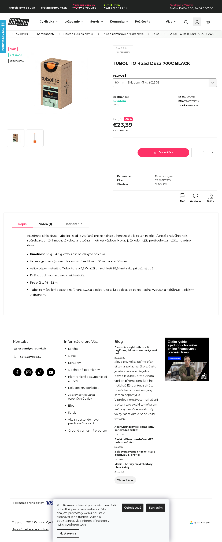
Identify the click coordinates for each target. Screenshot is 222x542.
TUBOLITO (193, 105)
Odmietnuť (132, 507)
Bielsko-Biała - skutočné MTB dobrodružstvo (134, 441)
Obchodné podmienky (84, 369)
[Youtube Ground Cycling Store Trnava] (51, 372)
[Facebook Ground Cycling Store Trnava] (17, 372)
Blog (71, 405)
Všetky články (125, 480)
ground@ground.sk (32, 348)
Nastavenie (68, 533)
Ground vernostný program (87, 430)
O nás (72, 355)
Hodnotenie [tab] (73, 224)
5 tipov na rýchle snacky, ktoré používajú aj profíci (134, 453)
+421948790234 (29, 357)
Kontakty (74, 362)
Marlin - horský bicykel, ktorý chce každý (133, 465)
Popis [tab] (22, 224)
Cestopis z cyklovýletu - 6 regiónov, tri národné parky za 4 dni (135, 350)
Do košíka (165, 152)
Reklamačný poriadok (83, 387)
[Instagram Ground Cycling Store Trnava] (28, 372)
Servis (72, 412)
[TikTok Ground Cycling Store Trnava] (39, 372)
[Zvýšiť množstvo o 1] (212, 152)
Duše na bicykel (164, 176)
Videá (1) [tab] (45, 224)
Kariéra (73, 349)
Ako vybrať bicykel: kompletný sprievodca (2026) (134, 428)
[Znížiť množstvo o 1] (195, 152)
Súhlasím (156, 507)
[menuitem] (48, 22)
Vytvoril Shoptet (202, 522)
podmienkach (76, 524)
